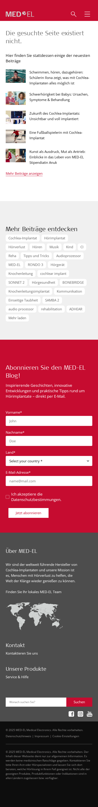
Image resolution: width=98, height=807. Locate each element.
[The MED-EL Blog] (20, 14)
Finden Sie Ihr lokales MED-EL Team (34, 591)
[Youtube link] (89, 714)
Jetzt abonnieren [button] (28, 513)
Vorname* (14, 412)
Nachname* (15, 432)
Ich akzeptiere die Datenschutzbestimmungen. (36, 496)
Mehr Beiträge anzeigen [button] (24, 174)
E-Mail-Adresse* (18, 472)
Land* (10, 452)
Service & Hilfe (17, 677)
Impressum (42, 736)
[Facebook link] (71, 714)
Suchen (79, 702)
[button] (87, 14)
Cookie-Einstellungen (65, 736)
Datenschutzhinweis (18, 736)
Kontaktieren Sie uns (22, 653)
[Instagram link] (80, 714)
